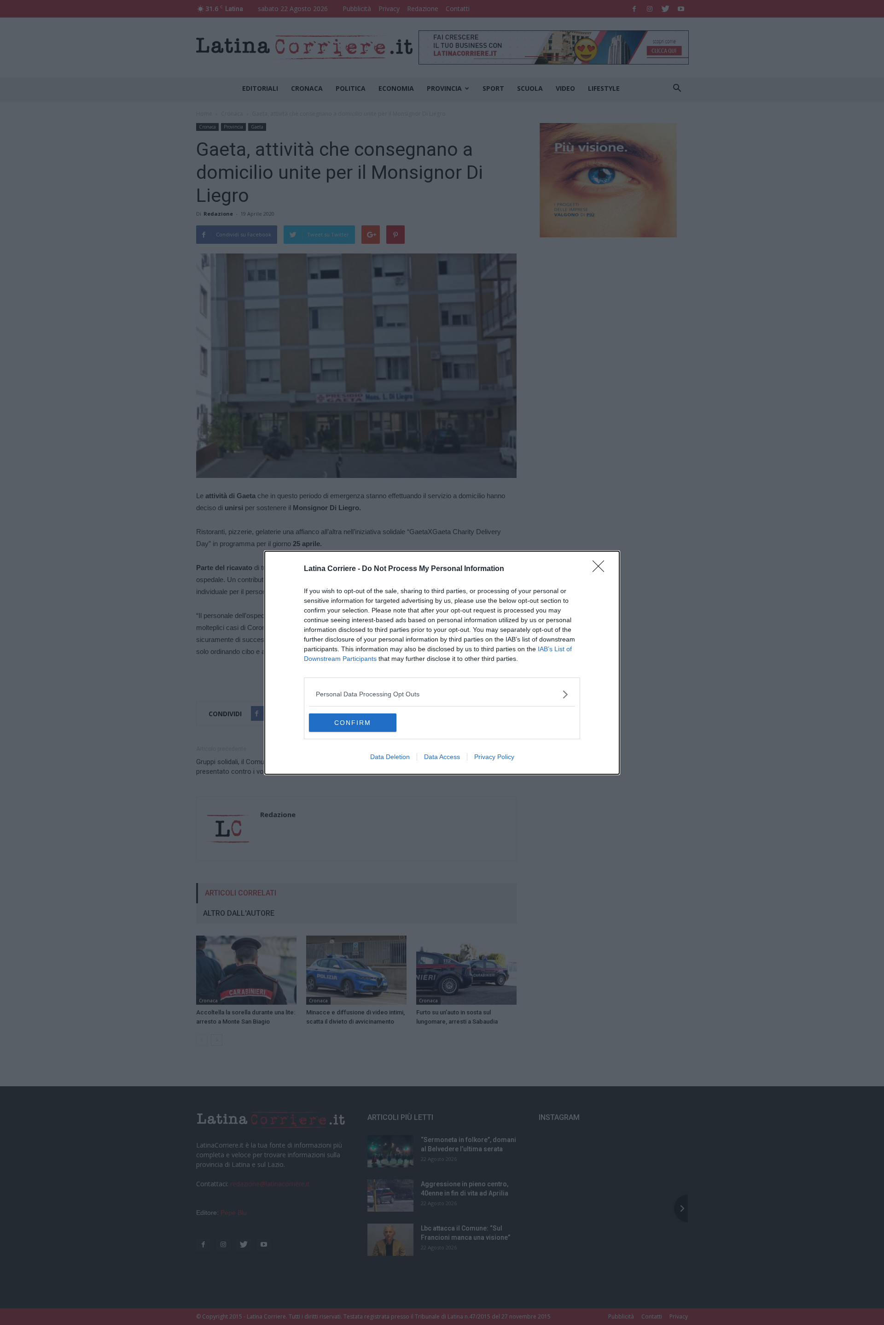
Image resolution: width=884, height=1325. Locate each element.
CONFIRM (352, 722)
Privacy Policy (494, 756)
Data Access (442, 756)
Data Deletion (390, 756)
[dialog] (442, 662)
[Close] (601, 569)
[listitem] (442, 694)
